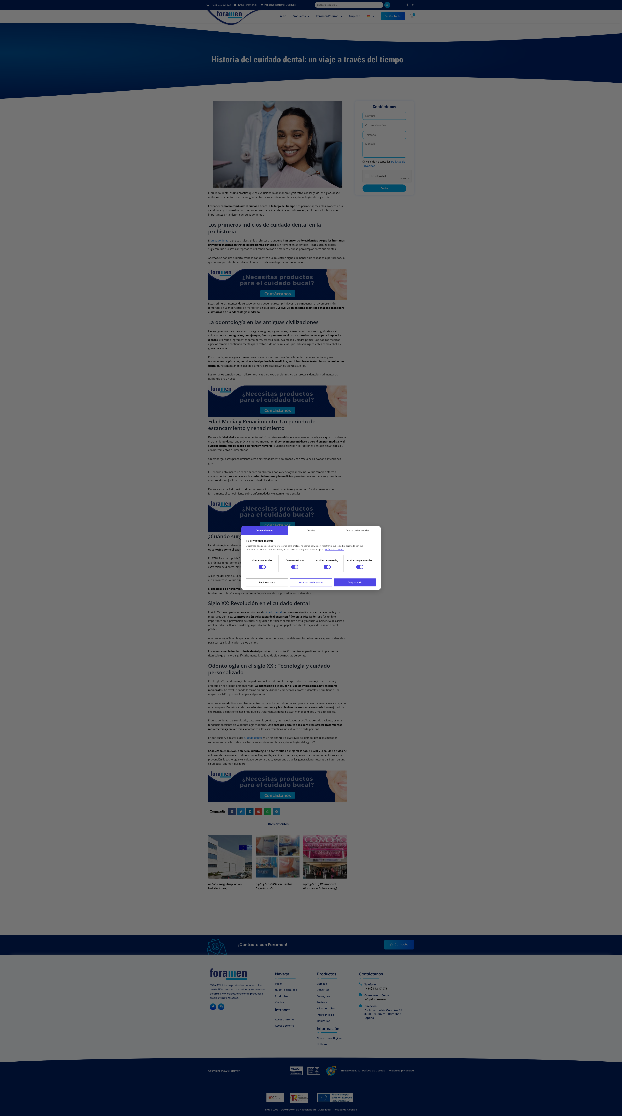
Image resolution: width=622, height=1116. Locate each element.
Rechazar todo (267, 582)
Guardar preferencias (311, 582)
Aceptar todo (355, 582)
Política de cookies (334, 549)
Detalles (311, 530)
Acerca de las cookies (357, 530)
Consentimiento (264, 530)
